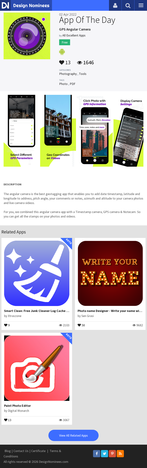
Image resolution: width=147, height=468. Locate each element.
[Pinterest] (112, 453)
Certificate (38, 451)
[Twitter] (104, 453)
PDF (72, 84)
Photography (68, 74)
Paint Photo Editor (17, 406)
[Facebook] (96, 453)
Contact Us (21, 451)
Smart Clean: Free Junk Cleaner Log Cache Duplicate (42, 311)
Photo (63, 84)
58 (83, 325)
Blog (7, 451)
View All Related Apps (73, 435)
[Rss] (120, 453)
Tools (82, 74)
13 (67, 60)
